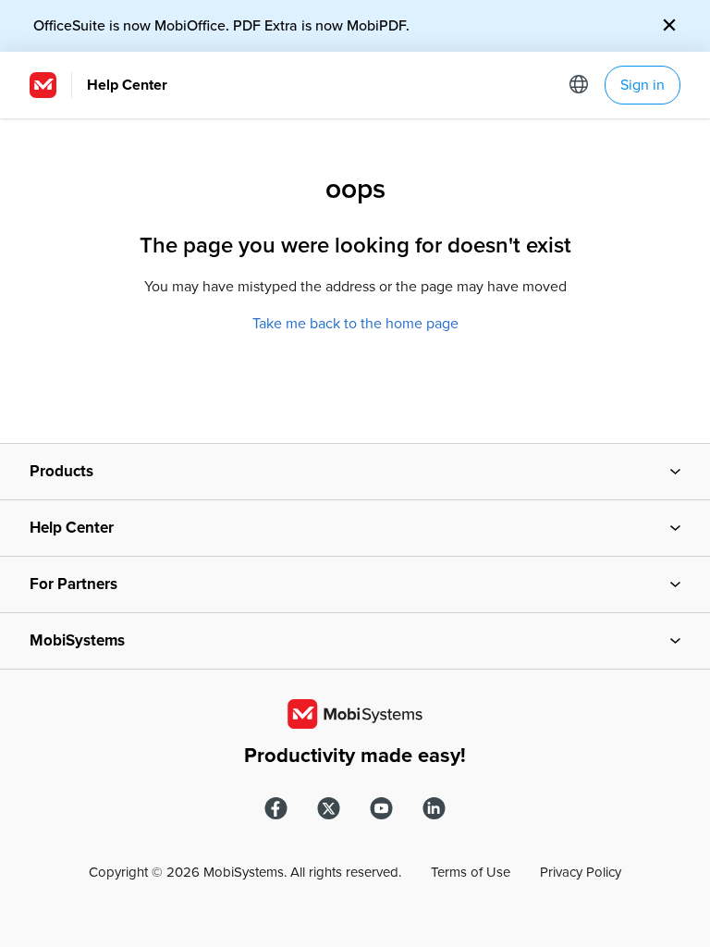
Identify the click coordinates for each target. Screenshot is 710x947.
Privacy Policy (580, 872)
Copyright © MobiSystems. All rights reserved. (245, 872)
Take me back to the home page (355, 323)
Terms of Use (470, 872)
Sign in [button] (642, 85)
